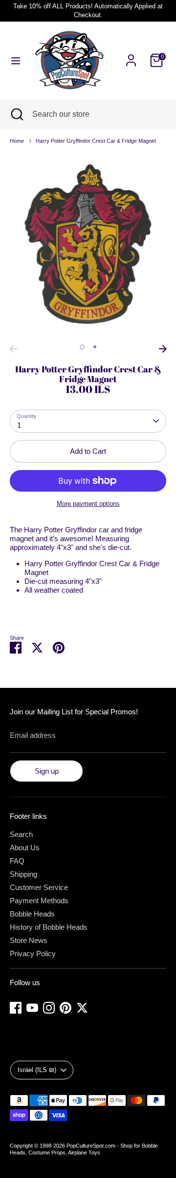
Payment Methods (39, 900)
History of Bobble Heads (49, 927)
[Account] (131, 55)
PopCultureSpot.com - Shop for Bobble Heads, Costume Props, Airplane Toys (84, 1149)
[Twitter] (82, 1008)
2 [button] (94, 346)
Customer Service (39, 887)
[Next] (163, 349)
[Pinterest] (65, 1008)
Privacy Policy (33, 953)
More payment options (88, 503)
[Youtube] (32, 1008)
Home (17, 141)
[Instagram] (49, 1008)
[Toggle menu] (15, 60)
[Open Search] (16, 114)
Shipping (23, 874)
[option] (88, 246)
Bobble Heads (32, 914)
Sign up (47, 771)
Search (21, 834)
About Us (25, 847)
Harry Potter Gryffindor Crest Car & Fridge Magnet (96, 141)
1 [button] (82, 346)
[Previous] (13, 349)
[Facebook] (16, 1008)
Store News (28, 940)
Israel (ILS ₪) (37, 1069)
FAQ (17, 861)
